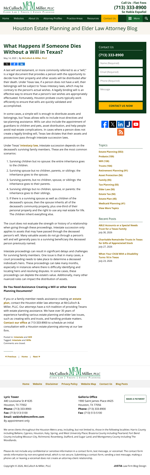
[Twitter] (112, 124)
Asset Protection (111, 175)
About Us (34, 18)
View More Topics (109, 208)
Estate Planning (111, 151)
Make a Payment (135, 398)
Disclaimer (52, 384)
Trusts (105, 165)
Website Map (88, 384)
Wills (28, 340)
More (137, 18)
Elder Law (107, 189)
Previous (10, 356)
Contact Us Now (121, 106)
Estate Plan (108, 198)
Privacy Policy (69, 384)
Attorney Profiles (53, 18)
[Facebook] (104, 124)
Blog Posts (122, 384)
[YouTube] (135, 124)
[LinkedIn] (120, 124)
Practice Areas (75, 18)
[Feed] (120, 132)
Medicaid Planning (112, 203)
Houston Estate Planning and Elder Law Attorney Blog (29, 7)
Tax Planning (109, 184)
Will (30, 337)
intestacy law (29, 145)
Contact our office (15, 322)
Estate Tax (107, 194)
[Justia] (128, 124)
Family (105, 180)
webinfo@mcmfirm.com (28, 416)
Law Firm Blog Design (130, 466)
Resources (93, 18)
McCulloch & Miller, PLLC (37, 466)
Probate (106, 156)
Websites (19, 18)
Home (5, 18)
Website (37, 384)
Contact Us (110, 18)
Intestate (18, 337)
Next (36, 356)
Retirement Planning (113, 170)
